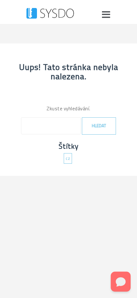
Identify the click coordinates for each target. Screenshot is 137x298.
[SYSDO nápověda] (50, 14)
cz (68, 158)
